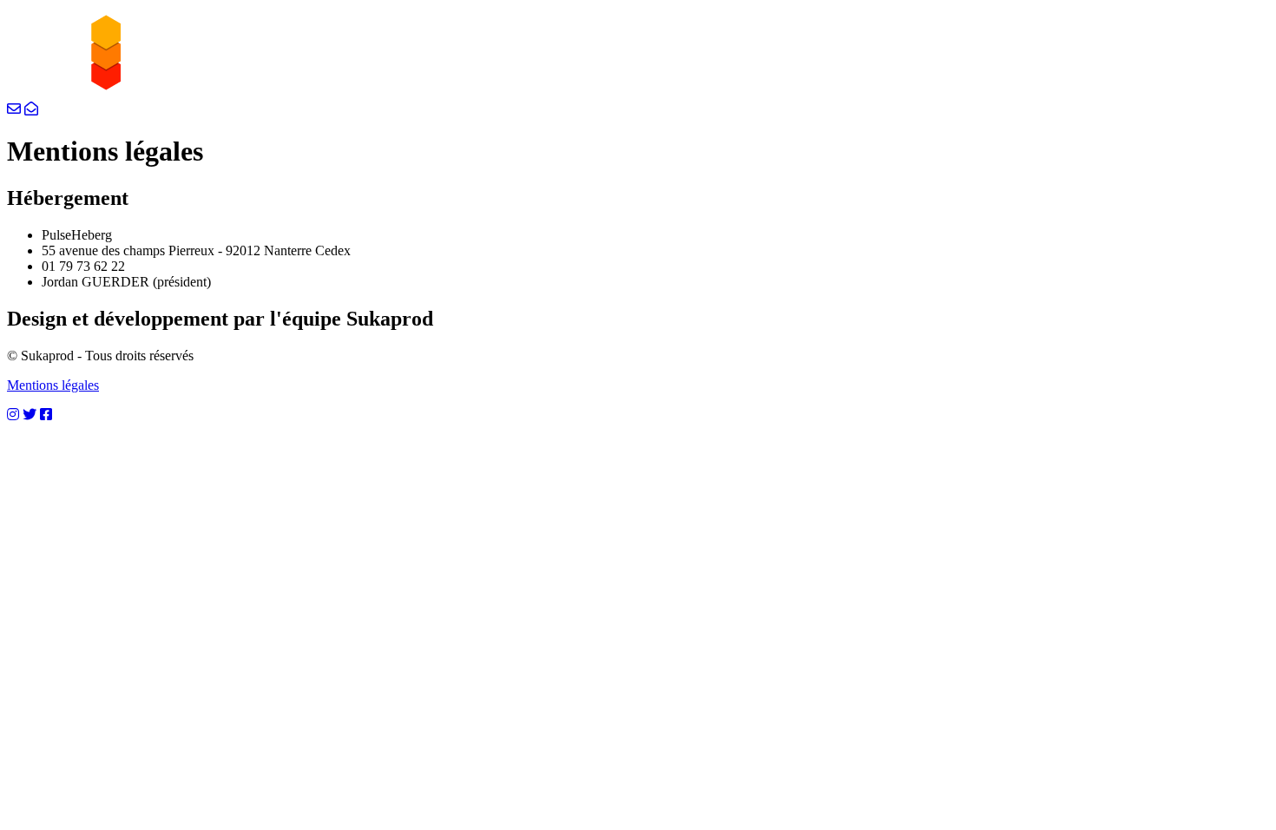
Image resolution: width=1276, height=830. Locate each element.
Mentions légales (53, 385)
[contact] (14, 109)
